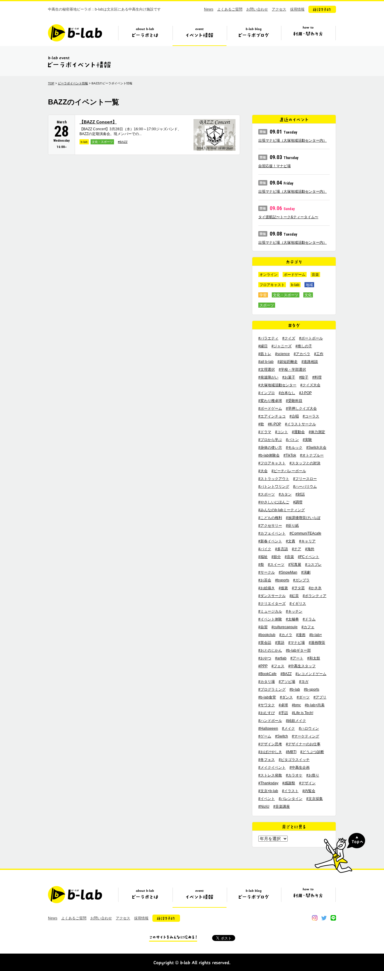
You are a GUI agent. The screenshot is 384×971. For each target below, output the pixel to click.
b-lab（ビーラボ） (75, 32)
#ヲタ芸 (298, 588)
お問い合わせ (257, 9)
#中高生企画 (300, 767)
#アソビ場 (287, 682)
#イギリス (298, 604)
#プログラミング (272, 689)
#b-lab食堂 (267, 697)
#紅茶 (294, 596)
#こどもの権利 (270, 518)
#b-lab (295, 689)
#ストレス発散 (270, 775)
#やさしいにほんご (273, 502)
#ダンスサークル (272, 596)
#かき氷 (315, 588)
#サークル (266, 572)
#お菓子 (288, 377)
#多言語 (281, 549)
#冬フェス (266, 760)
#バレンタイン (290, 799)
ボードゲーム (294, 275)
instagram (314, 918)
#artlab (280, 658)
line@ (333, 918)
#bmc (296, 705)
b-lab (84, 141)
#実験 (307, 440)
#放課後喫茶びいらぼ (303, 518)
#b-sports (311, 689)
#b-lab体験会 (269, 455)
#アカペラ (302, 354)
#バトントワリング (273, 486)
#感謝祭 (288, 783)
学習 (263, 295)
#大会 (263, 471)
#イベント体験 (270, 619)
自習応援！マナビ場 (274, 166)
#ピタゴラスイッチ (294, 760)
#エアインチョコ (272, 416)
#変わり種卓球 (270, 401)
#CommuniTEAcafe (305, 533)
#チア (296, 549)
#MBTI (291, 752)
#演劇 (305, 572)
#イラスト (290, 791)
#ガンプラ (301, 580)
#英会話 (264, 643)
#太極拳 (292, 619)
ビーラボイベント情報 (73, 83)
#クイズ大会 (310, 385)
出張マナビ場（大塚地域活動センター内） (292, 140)
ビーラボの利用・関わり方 (308, 35)
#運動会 (298, 432)
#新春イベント (270, 541)
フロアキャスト (272, 285)
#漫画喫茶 (317, 643)
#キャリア (307, 541)
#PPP (263, 666)
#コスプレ (313, 564)
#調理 (297, 502)
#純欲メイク (296, 721)
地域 (309, 285)
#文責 (290, 541)
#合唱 (294, 416)
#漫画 (300, 635)
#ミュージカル (270, 611)
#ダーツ (303, 697)
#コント (281, 432)
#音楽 (289, 557)
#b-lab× (315, 635)
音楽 (315, 275)
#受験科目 (294, 401)
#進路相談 (310, 362)
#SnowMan (288, 572)
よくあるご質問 (229, 9)
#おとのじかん (270, 650)
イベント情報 (199, 35)
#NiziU (263, 806)
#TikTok (290, 455)
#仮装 (283, 588)
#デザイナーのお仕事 (303, 744)
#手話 (283, 713)
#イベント (266, 799)
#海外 (309, 549)
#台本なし (287, 393)
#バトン (292, 440)
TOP (51, 83)
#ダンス (286, 697)
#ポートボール (311, 338)
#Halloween (268, 728)
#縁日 (263, 346)
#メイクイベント (272, 767)
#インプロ (266, 393)
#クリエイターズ (272, 604)
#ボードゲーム (270, 408)
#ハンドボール (270, 721)
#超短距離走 (288, 362)
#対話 (300, 494)
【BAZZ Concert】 (98, 121)
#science (282, 354)
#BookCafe (267, 674)
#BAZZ (123, 141)
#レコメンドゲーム (311, 674)
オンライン (269, 275)
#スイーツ (276, 564)
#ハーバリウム (305, 486)
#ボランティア (314, 596)
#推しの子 (304, 346)
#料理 (317, 377)
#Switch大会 (316, 447)
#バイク (264, 549)
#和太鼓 (313, 658)
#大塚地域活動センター (277, 385)
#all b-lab (266, 362)
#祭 (261, 564)
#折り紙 (292, 525)
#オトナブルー (312, 455)
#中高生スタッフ (302, 666)
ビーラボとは (145, 35)
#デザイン (307, 783)
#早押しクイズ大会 (301, 408)
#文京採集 (314, 799)
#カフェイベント (272, 533)
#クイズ (288, 338)
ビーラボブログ (254, 35)
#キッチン (294, 611)
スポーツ (267, 305)
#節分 (276, 557)
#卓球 (283, 705)
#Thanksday (268, 783)
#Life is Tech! (302, 713)
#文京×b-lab (268, 791)
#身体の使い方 (270, 447)
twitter (324, 918)
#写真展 (294, 564)
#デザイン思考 (270, 744)
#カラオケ (294, 775)
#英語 (279, 643)
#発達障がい (268, 377)
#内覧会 (308, 791)
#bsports (282, 580)
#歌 (261, 424)
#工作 (318, 354)
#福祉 (263, 557)
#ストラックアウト (273, 479)
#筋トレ (264, 354)
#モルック (294, 447)
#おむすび (266, 713)
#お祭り (312, 775)
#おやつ (264, 658)
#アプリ (320, 697)
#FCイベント (308, 557)
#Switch (281, 736)
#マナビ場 (296, 643)
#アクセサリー (270, 525)
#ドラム (309, 619)
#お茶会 (264, 580)
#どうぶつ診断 (312, 752)
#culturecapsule (285, 627)
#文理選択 (266, 369)
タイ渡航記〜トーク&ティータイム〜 (288, 217)
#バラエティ (268, 338)
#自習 (263, 627)
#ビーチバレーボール (289, 471)
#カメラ (285, 635)
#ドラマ (264, 432)
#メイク (288, 728)
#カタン (285, 494)
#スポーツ (266, 494)
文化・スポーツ (102, 141)
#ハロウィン (309, 728)
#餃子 (303, 377)
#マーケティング (305, 736)
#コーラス (311, 416)
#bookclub (266, 635)
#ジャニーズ (282, 346)
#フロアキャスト (272, 463)
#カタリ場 (266, 682)
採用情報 (297, 9)
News (208, 9)
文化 (308, 295)
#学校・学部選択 (292, 369)
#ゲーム (264, 736)
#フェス (278, 666)
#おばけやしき (270, 752)
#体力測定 (317, 432)
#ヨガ (303, 682)
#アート (296, 658)
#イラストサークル (300, 424)
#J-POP (305, 393)
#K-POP (274, 424)
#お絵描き (266, 588)
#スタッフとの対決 (305, 463)
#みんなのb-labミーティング (281, 510)
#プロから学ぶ (270, 440)
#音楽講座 (281, 806)
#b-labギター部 (298, 650)
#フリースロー (305, 479)
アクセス (279, 9)
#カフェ (308, 627)
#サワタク (266, 705)
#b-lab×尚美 (315, 705)
